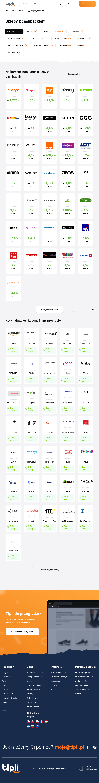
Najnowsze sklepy (74, 74)
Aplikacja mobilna (33, 689)
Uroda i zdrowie (16, 38)
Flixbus (5, 689)
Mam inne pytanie (81, 685)
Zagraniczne (76, 31)
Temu (4, 681)
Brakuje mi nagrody (82, 673)
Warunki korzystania (58, 673)
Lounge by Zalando (9, 698)
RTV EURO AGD (8, 694)
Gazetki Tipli (31, 702)
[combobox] (41, 3)
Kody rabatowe (32, 698)
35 (93, 310)
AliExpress (6, 677)
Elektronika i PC (40, 38)
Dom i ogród (63, 38)
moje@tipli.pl (69, 747)
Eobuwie (5, 702)
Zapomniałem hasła (82, 689)
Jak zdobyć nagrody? (35, 673)
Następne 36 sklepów (49, 310)
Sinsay (4, 685)
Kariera (53, 689)
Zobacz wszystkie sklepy (49, 570)
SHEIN (4, 706)
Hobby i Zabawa (43, 45)
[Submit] (60, 3)
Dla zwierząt (84, 38)
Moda (32, 31)
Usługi (82, 45)
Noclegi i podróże (53, 31)
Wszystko (14, 31)
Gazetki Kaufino (33, 706)
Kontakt (78, 694)
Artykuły (30, 694)
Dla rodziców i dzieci (17, 45)
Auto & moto (14, 52)
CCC (4, 711)
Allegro (5, 673)
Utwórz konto (87, 4)
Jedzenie (65, 45)
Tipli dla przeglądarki (34, 685)
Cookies (54, 685)
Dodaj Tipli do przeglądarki (22, 631)
